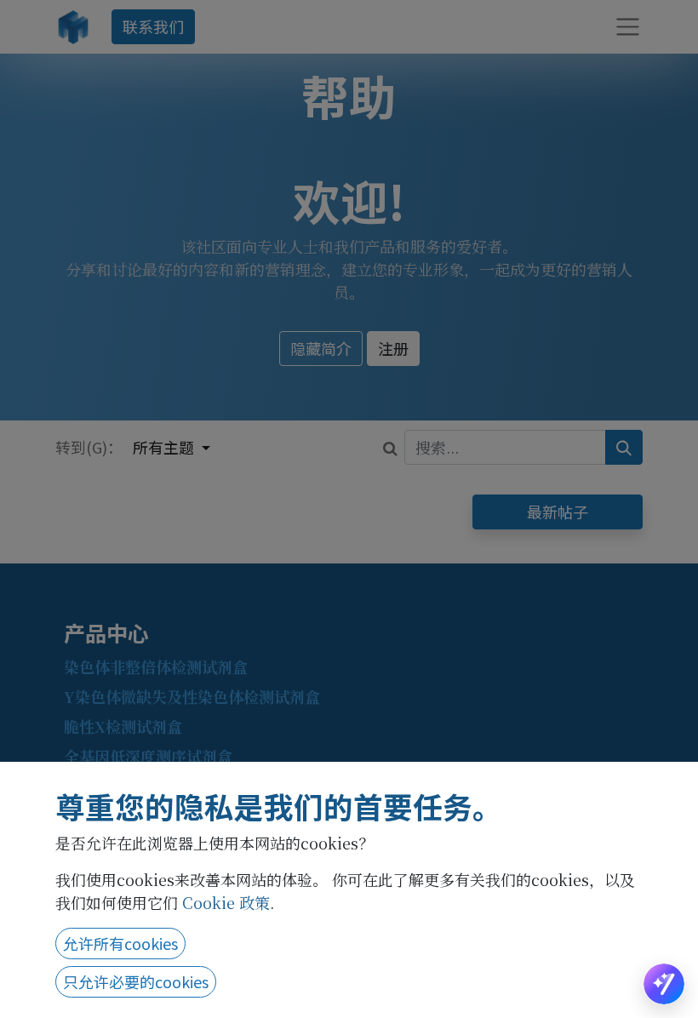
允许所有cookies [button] (120, 943)
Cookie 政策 (226, 902)
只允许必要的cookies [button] (136, 981)
